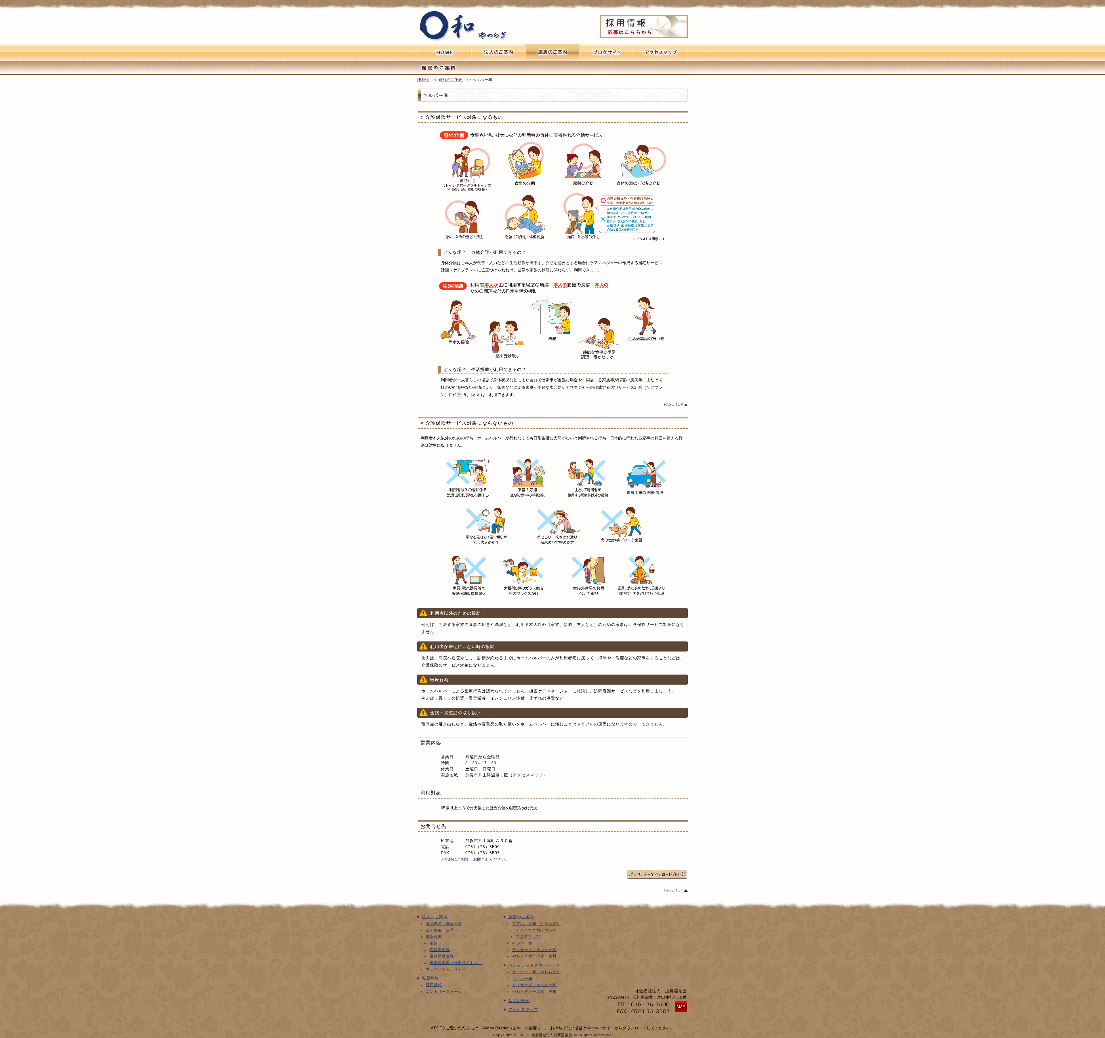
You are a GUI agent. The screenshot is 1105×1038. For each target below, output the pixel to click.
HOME (423, 79)
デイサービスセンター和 (534, 950)
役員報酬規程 (442, 956)
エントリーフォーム (444, 992)
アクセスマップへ (661, 52)
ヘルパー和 (522, 943)
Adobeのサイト (600, 1028)
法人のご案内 (435, 917)
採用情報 (434, 985)
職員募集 (430, 978)
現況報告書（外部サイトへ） (456, 963)
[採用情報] (644, 26)
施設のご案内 (552, 52)
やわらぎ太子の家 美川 (534, 956)
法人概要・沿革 (440, 930)
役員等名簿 (440, 950)
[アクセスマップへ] (681, 1012)
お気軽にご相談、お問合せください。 (475, 859)
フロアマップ (528, 937)
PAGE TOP (673, 405)
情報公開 (434, 937)
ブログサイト (607, 52)
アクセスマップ (528, 775)
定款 (434, 943)
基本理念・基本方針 (444, 924)
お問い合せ (519, 1000)
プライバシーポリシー (446, 969)
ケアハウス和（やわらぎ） (536, 924)
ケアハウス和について (536, 930)
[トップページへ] (462, 39)
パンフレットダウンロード (534, 965)
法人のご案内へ (498, 52)
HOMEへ (444, 52)
